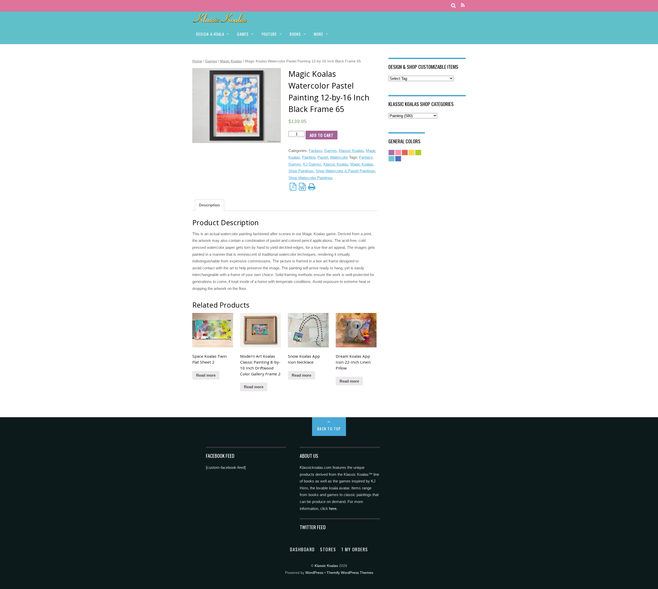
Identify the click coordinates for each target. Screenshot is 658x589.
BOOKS (295, 34)
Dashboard (302, 549)
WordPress (314, 573)
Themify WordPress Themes (350, 573)
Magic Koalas (231, 61)
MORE (318, 34)
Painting (308, 157)
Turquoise (391, 159)
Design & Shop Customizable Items (423, 66)
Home (197, 61)
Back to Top (329, 428)
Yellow (411, 152)
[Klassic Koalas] (220, 20)
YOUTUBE (269, 34)
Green (418, 152)
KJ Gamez (312, 164)
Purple (391, 152)
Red (405, 152)
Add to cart (322, 135)
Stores (328, 549)
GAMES (243, 34)
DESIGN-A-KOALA (210, 34)
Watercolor (339, 157)
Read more (206, 375)
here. (333, 508)
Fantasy (315, 150)
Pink (398, 152)
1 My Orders (354, 549)
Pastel (322, 157)
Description (209, 205)
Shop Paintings (301, 171)
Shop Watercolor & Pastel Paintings (345, 171)
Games (211, 61)
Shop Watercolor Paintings (310, 178)
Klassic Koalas (351, 150)
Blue (398, 159)
